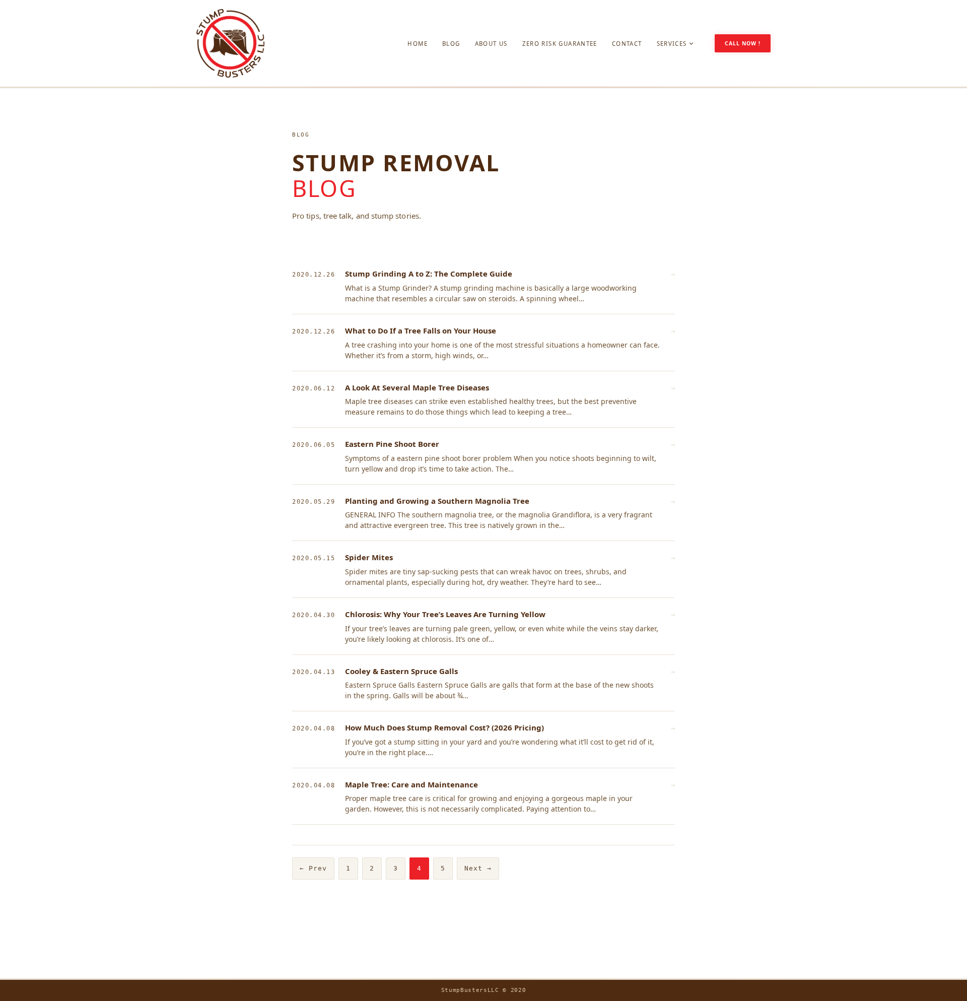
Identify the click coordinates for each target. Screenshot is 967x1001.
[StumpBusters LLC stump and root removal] (230, 43)
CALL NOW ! (743, 43)
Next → (478, 868)
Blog (451, 43)
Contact (627, 43)
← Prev (313, 868)
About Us (491, 43)
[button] (691, 43)
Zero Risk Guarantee (559, 43)
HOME (417, 43)
